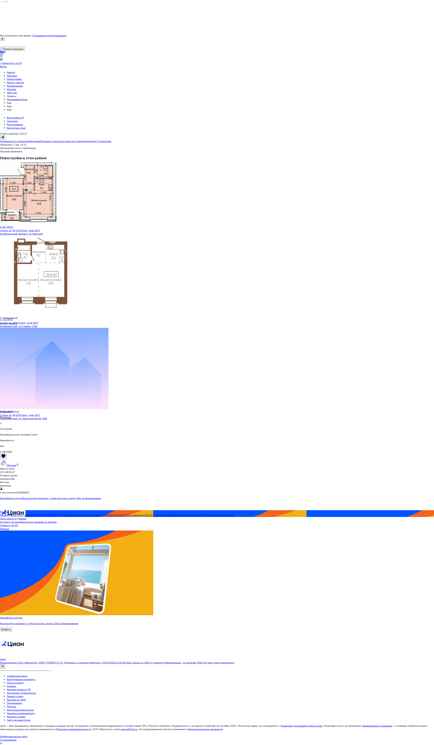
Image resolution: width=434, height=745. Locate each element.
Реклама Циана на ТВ (18, 689)
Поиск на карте (15, 682)
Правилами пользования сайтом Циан (302, 725)
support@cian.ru (129, 729)
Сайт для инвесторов (18, 720)
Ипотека (11, 89)
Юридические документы (21, 679)
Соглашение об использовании (49, 35)
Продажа (12, 75)
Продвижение (14, 703)
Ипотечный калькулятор (20, 709)
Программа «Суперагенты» (21, 693)
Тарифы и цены (15, 696)
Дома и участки (15, 82)
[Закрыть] (2, 39)
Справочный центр (17, 676)
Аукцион (11, 686)
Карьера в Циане (16, 716)
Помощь (11, 706)
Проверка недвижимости (21, 713)
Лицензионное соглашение (377, 725)
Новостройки (14, 79)
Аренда (11, 72)
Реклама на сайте (16, 699)
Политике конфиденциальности (73, 729)
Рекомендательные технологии (205, 729)
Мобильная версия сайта (13, 736)
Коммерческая (15, 85)
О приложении (8, 739)
